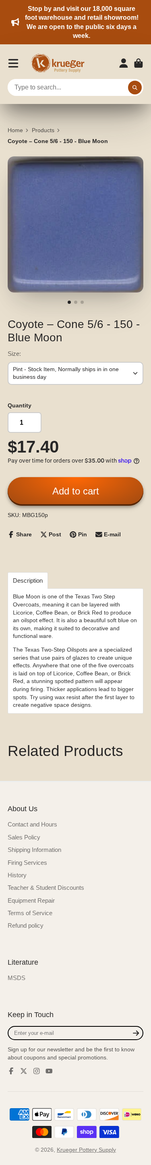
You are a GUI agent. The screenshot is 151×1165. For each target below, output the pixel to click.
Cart (138, 63)
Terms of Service (30, 913)
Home (15, 130)
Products (43, 130)
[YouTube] (49, 1071)
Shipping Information (34, 849)
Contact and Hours (32, 824)
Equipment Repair (31, 900)
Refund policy (25, 925)
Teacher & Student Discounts (46, 887)
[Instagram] (36, 1071)
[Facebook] (11, 1071)
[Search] (135, 87)
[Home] (60, 63)
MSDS (16, 977)
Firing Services (27, 862)
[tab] (28, 580)
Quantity (19, 405)
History (17, 875)
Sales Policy (24, 837)
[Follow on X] (23, 1071)
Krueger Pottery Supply (86, 1149)
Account (123, 63)
